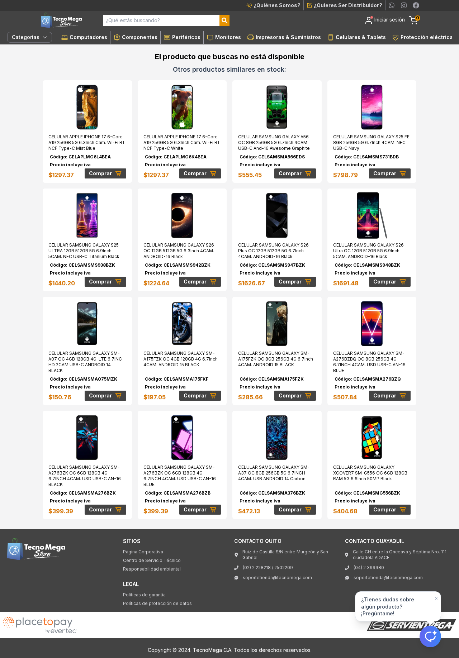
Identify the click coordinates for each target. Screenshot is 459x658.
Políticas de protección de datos (157, 603)
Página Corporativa (143, 551)
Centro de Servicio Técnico (152, 560)
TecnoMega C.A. (212, 650)
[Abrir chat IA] (430, 636)
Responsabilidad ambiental (152, 569)
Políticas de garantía (144, 594)
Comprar (100, 173)
